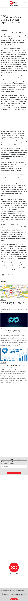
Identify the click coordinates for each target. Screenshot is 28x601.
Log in (11, 5)
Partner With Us (14, 587)
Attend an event (16, 585)
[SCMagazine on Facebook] (11, 573)
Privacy (23, 579)
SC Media (5, 579)
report (23, 60)
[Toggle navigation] (2, 2)
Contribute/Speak (10, 585)
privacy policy (18, 595)
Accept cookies (14, 599)
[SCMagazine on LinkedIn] (17, 573)
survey (14, 199)
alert (7, 35)
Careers (19, 579)
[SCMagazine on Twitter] (14, 573)
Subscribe (14, 473)
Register (16, 5)
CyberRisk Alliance (10, 579)
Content (3, 15)
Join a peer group (21, 585)
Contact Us (15, 579)
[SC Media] (14, 3)
